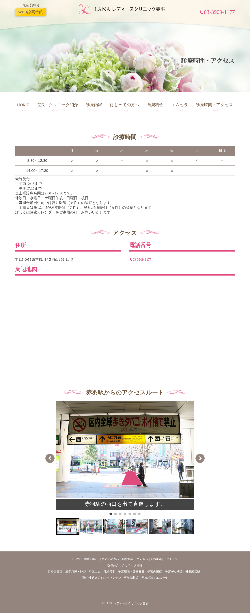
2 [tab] (115, 514)
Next (200, 458)
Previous (50, 458)
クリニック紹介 (132, 565)
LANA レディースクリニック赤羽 (127, 603)
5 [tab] (129, 514)
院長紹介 (113, 565)
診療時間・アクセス (214, 107)
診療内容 (94, 107)
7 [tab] (139, 514)
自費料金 (155, 107)
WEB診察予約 (30, 12)
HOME (23, 107)
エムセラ (179, 107)
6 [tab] (134, 514)
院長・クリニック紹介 (57, 107)
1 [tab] (110, 514)
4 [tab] (125, 514)
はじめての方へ (124, 107)
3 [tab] (120, 514)
